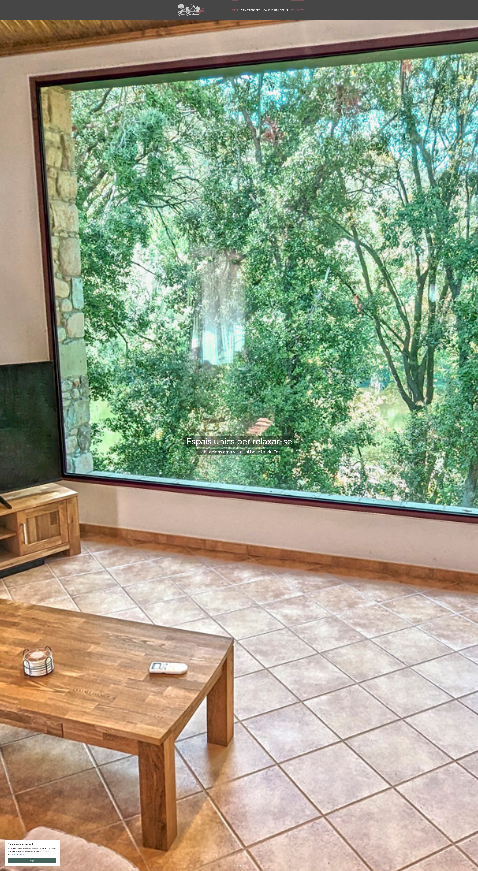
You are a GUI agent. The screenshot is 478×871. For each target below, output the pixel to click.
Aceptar (32, 861)
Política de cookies (18, 854)
